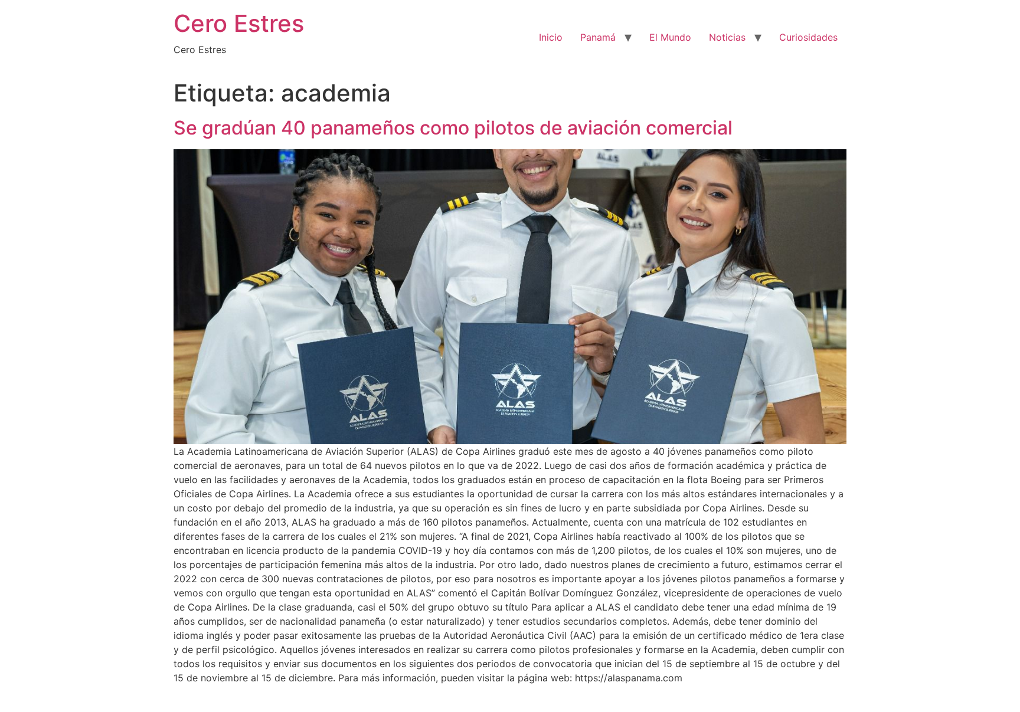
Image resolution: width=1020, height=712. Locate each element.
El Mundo (670, 37)
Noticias (727, 37)
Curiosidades (808, 37)
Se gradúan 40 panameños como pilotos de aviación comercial (453, 127)
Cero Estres (239, 23)
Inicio (551, 37)
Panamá (598, 37)
